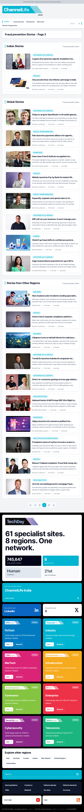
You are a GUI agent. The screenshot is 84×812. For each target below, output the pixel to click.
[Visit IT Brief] (58, 687)
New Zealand (45, 758)
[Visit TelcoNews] (58, 720)
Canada (26, 758)
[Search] (79, 23)
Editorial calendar (50, 785)
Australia (16, 758)
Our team (47, 790)
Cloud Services (18, 22)
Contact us (28, 785)
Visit (7, 644)
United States (11, 763)
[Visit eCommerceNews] (17, 687)
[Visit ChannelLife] (58, 622)
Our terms (66, 790)
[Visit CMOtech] (17, 655)
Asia (7, 758)
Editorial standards (70, 785)
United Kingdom (60, 758)
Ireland (35, 758)
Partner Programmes (9, 25)
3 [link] (44, 505)
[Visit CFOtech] (17, 622)
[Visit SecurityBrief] (17, 720)
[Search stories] (77, 774)
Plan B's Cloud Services (43, 809)
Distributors (30, 22)
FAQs (7, 790)
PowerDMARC (72, 809)
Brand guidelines (11, 785)
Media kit (19, 644)
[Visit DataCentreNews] (58, 655)
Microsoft (40, 22)
